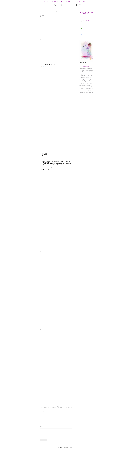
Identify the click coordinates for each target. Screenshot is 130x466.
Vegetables (90, 92)
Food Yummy (59, 407)
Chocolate (86, 73)
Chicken (88, 71)
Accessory (82, 68)
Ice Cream (86, 85)
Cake (83, 71)
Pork (92, 86)
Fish (84, 82)
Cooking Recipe (53, 407)
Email (41, 430)
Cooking (47, 407)
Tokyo (86, 92)
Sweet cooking (69, 407)
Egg (92, 77)
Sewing (89, 88)
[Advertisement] (65, 458)
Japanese (90, 85)
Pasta (88, 86)
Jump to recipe (42, 15)
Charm (86, 71)
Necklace (85, 86)
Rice (81, 88)
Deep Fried (90, 77)
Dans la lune (67, 4)
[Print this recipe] (43, 66)
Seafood (86, 88)
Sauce (83, 88)
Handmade (82, 85)
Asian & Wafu (87, 68)
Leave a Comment (55, 406)
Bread (89, 70)
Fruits (81, 83)
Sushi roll (83, 90)
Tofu (85, 92)
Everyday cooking (84, 80)
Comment (41, 413)
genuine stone (89, 83)
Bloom (71, 447)
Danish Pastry (86, 77)
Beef (84, 70)
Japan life (80, 86)
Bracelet (87, 70)
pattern (90, 86)
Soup (92, 88)
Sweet (63, 407)
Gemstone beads (84, 83)
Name (41, 426)
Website (41, 435)
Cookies (89, 73)
